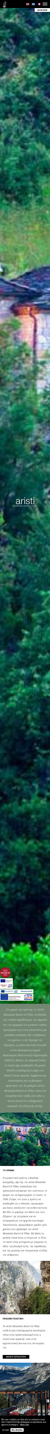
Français (39, 4)
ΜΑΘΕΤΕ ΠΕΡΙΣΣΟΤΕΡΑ (16, 1357)
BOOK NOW (42, 10)
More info (24, 1424)
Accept (5, 1430)
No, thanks (17, 1430)
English (27, 4)
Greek (33, 4)
